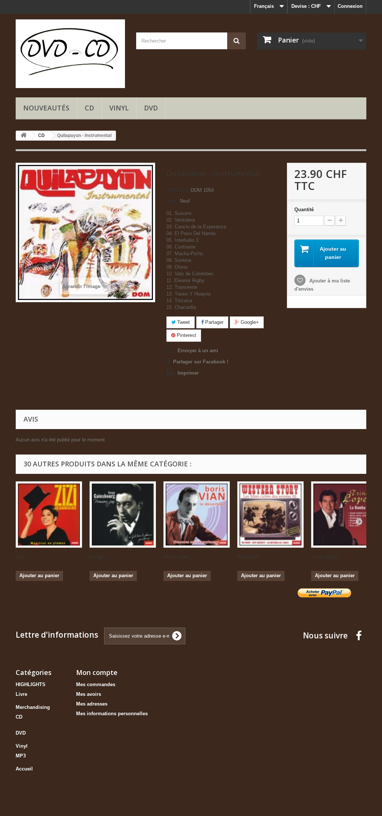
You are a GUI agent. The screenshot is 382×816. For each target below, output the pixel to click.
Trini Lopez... (327, 556)
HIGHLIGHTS (31, 684)
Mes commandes (95, 684)
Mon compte (97, 672)
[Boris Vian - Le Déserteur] (196, 514)
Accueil (24, 769)
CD (89, 107)
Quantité (304, 209)
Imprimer (188, 373)
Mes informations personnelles (112, 713)
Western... (250, 556)
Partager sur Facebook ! (200, 362)
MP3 (21, 756)
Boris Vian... (177, 556)
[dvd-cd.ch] (70, 53)
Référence (177, 190)
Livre (21, 694)
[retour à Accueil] (23, 135)
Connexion (350, 6)
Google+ (249, 322)
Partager (213, 322)
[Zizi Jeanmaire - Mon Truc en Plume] (49, 514)
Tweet (183, 322)
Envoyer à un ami (198, 350)
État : (172, 201)
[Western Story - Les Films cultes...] (270, 514)
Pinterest (185, 335)
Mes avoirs (88, 694)
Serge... (99, 556)
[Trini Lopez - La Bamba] (344, 514)
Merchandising (33, 707)
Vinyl (119, 107)
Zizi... (22, 556)
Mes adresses (91, 704)
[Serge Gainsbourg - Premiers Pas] (123, 514)
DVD (151, 107)
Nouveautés (46, 107)
